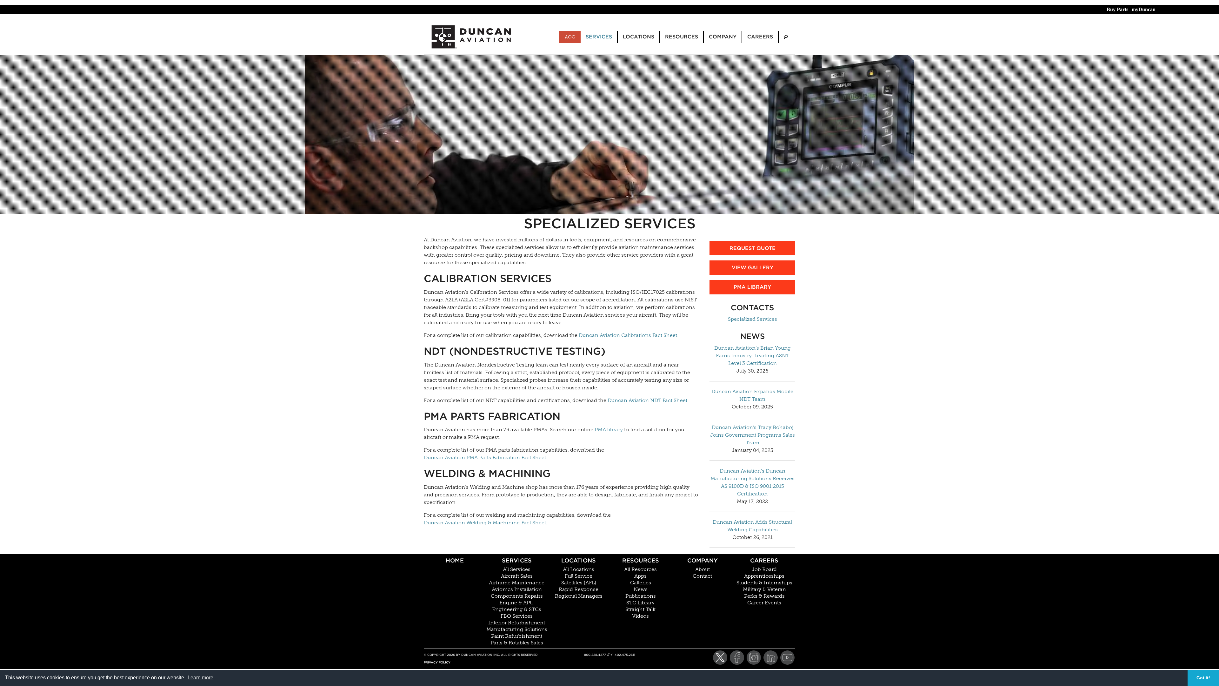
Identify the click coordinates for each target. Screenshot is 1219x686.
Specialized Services (752, 319)
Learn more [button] (200, 677)
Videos (640, 616)
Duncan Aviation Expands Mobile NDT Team (752, 395)
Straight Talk (640, 609)
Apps (640, 576)
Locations (578, 560)
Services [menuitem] (599, 37)
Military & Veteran (764, 589)
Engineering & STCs (516, 609)
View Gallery (752, 268)
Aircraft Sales (517, 576)
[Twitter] (720, 657)
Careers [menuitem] (760, 37)
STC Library (640, 602)
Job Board (764, 569)
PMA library (609, 430)
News (641, 589)
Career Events (764, 602)
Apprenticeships (764, 576)
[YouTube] (787, 657)
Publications (640, 596)
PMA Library (752, 287)
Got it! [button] (1203, 677)
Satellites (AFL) (578, 582)
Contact (702, 576)
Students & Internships (764, 582)
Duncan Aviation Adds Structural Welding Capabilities (752, 526)
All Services (516, 569)
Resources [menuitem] (681, 37)
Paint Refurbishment (516, 636)
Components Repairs (517, 596)
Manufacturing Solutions (516, 629)
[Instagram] (754, 657)
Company (702, 560)
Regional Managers (579, 596)
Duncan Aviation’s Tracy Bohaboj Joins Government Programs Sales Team (752, 435)
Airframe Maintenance (516, 582)
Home (455, 560)
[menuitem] (786, 37)
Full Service (578, 576)
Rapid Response (578, 589)
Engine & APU (516, 602)
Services (517, 560)
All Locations (578, 569)
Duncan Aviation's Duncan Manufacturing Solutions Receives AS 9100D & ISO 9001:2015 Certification (752, 482)
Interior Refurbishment (516, 622)
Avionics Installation (517, 589)
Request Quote (752, 248)
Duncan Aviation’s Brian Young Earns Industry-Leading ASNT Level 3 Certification (752, 355)
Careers (764, 560)
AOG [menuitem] (570, 37)
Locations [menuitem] (638, 37)
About (702, 569)
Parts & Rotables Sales (516, 642)
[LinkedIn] (770, 657)
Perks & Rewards (764, 596)
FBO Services (517, 616)
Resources (640, 560)
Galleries (640, 582)
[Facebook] (737, 657)
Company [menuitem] (722, 37)
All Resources (640, 569)
